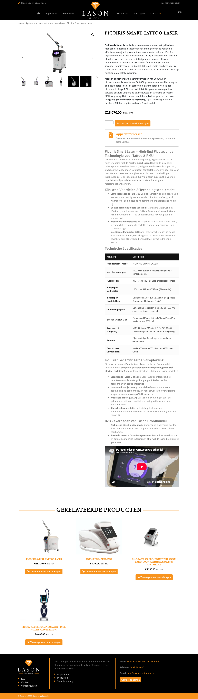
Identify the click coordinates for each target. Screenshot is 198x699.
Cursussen (139, 13)
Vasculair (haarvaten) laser (52, 23)
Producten (68, 13)
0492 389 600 (136, 667)
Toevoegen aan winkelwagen (133, 123)
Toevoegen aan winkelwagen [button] (45, 571)
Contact (154, 13)
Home (21, 23)
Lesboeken (122, 13)
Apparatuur (51, 13)
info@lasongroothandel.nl (141, 673)
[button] (92, 34)
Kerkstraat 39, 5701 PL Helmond (143, 661)
